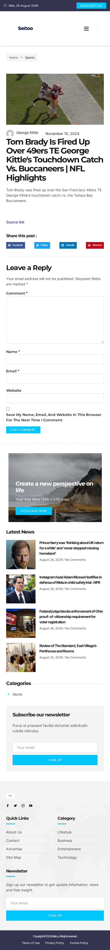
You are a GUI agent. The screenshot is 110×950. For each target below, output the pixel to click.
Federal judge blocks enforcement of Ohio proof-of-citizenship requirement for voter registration (71, 616)
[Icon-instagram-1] (23, 805)
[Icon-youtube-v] (30, 805)
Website (13, 390)
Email (12, 371)
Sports (30, 57)
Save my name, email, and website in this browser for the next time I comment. (54, 417)
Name (13, 351)
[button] (86, 28)
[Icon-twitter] (15, 805)
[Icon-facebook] (7, 805)
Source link (15, 222)
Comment (17, 293)
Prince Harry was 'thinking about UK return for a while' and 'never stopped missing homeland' (71, 547)
